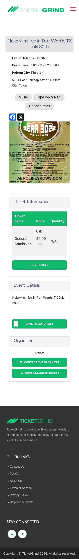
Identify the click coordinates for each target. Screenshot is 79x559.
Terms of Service (21, 488)
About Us (16, 480)
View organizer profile (41, 373)
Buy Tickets (39, 265)
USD (39, 231)
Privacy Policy (19, 495)
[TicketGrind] (36, 9)
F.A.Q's (14, 473)
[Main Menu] (73, 9)
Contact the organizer (41, 362)
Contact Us (17, 466)
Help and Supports (21, 502)
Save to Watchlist (39, 323)
